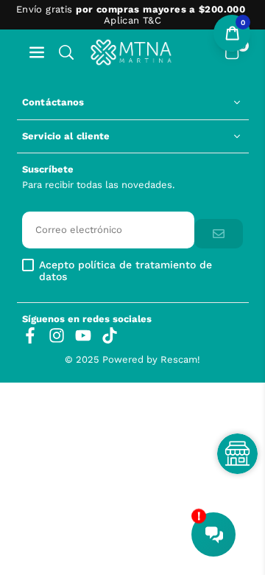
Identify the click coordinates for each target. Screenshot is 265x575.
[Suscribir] (218, 234)
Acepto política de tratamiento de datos (125, 270)
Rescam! (180, 359)
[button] (37, 52)
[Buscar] (66, 52)
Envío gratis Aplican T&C (130, 15)
